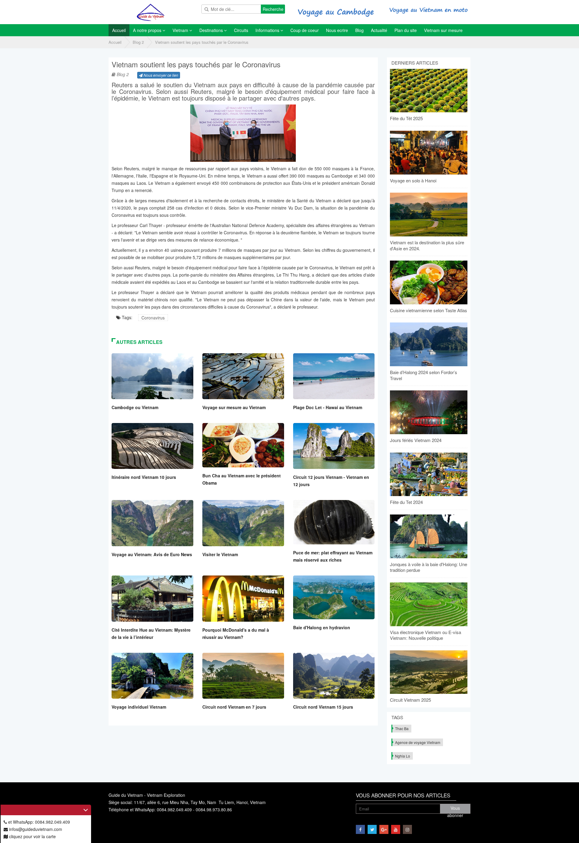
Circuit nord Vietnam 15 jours (323, 707)
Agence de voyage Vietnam (417, 742)
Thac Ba (402, 728)
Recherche (273, 9)
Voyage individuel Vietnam (139, 707)
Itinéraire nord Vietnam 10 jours (144, 477)
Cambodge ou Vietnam (135, 407)
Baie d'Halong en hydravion (321, 627)
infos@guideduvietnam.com (35, 829)
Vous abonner (455, 809)
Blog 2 (138, 42)
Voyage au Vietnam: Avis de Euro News (152, 554)
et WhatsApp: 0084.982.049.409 (38, 822)
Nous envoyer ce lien (160, 75)
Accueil (115, 42)
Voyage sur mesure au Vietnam (234, 407)
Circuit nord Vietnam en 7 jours (234, 707)
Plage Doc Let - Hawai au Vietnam (327, 407)
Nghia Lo (402, 755)
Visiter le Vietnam (220, 554)
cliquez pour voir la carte (32, 836)
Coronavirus (153, 318)
